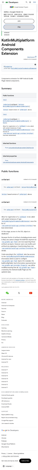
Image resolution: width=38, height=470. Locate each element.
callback (22, 126)
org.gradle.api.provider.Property (14, 265)
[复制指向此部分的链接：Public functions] (20, 171)
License (10, 453)
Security (3, 308)
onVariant (6, 104)
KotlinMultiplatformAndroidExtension (16, 130)
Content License (20, 280)
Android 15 (4, 375)
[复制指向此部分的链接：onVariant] (11, 180)
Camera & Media (6, 337)
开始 (19, 27)
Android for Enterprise (7, 305)
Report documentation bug (9, 417)
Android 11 (4, 387)
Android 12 (4, 384)
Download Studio (6, 404)
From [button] (19, 148)
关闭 (19, 21)
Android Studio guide (7, 395)
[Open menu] (3, 2)
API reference (5, 401)
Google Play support (7, 420)
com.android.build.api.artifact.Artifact (18, 133)
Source (3, 311)
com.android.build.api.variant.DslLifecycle (21, 148)
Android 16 (4, 373)
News (3, 314)
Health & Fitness (6, 334)
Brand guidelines (19, 453)
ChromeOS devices (7, 356)
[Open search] (26, 2)
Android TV (4, 362)
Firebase (4, 441)
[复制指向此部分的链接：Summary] (13, 89)
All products (5, 447)
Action (21, 104)
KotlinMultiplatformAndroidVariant (15, 106)
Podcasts (4, 320)
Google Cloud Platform (8, 444)
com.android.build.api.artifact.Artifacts (17, 248)
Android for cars (6, 359)
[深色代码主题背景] (35, 64)
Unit (5, 100)
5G (2, 342)
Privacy (3, 340)
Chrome (3, 438)
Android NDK (5, 407)
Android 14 (4, 378)
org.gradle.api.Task (9, 242)
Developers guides (6, 398)
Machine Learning (6, 331)
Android (3, 302)
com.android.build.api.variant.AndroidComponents (18, 162)
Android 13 (4, 381)
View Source (30, 57)
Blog (2, 317)
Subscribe (25, 461)
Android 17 (4, 370)
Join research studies (7, 423)
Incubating (8, 66)
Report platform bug (7, 414)
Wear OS (4, 353)
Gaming (3, 328)
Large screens (5, 350)
